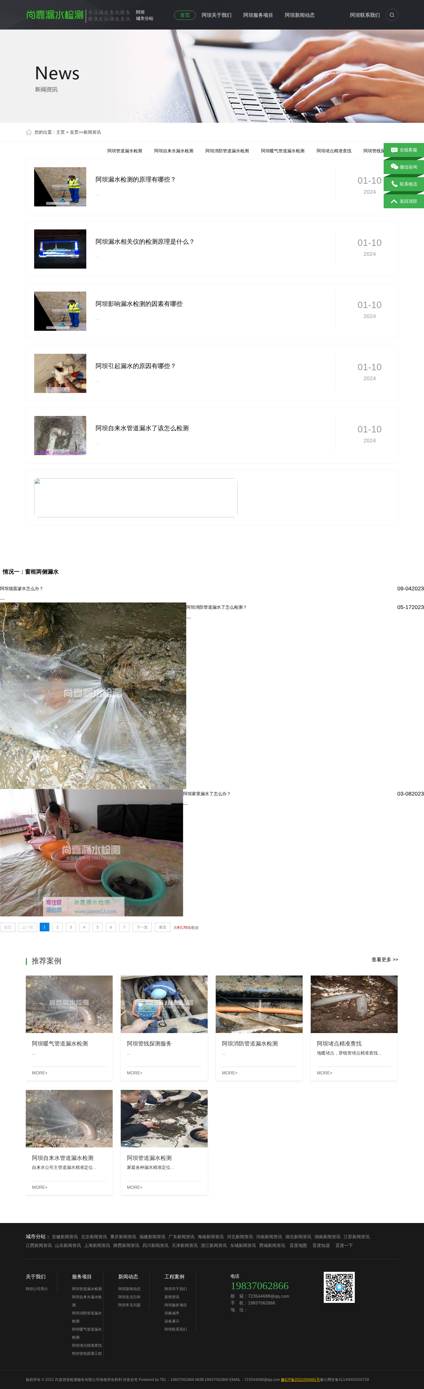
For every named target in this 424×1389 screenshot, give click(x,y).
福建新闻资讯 (152, 1236)
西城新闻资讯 (272, 1245)
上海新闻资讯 (97, 1245)
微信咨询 (408, 166)
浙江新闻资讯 (214, 1245)
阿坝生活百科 (129, 1297)
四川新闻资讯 (155, 1245)
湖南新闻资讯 (327, 1236)
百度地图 (298, 1245)
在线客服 (408, 149)
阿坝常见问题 (129, 1305)
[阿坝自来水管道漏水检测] (69, 1118)
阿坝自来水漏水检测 (173, 150)
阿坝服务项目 (258, 15)
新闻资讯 (92, 132)
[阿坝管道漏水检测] (164, 1118)
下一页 (142, 927)
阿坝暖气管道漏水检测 (282, 150)
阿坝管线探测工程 (380, 150)
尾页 (162, 927)
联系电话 (408, 184)
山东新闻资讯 (68, 1245)
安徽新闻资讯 (65, 1236)
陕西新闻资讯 (126, 1245)
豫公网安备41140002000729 (344, 1379)
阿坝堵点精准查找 (334, 150)
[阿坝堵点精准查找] (354, 1004)
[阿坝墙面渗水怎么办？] (212, 478)
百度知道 (321, 1245)
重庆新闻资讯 (123, 1236)
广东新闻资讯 (182, 1236)
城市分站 (144, 18)
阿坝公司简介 (37, 1289)
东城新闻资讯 (243, 1245)
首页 (185, 15)
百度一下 (344, 1245)
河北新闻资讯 (240, 1236)
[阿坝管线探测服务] (164, 1004)
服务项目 (82, 1276)
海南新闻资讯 (211, 1236)
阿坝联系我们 (365, 15)
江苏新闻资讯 (357, 1236)
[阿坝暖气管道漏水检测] (69, 1004)
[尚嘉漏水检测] (78, 13)
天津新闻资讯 (185, 1245)
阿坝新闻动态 (300, 15)
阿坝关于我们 (217, 15)
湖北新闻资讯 (298, 1236)
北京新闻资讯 (94, 1236)
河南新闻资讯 (269, 1236)
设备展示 (172, 1321)
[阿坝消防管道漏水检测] (259, 1004)
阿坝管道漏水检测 (124, 150)
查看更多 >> (385, 959)
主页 (60, 132)
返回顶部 (408, 201)
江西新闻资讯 (39, 1245)
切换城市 (172, 1313)
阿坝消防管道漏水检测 (227, 150)
